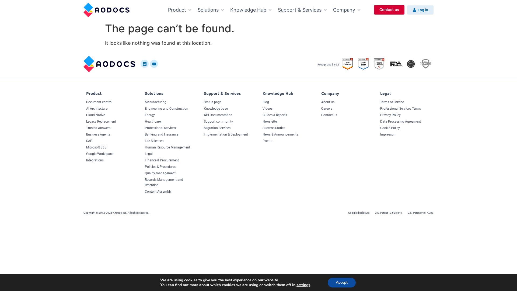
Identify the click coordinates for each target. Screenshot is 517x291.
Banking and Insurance (161, 134)
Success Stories (274, 128)
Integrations (95, 160)
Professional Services (160, 128)
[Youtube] (154, 64)
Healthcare (153, 121)
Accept (342, 282)
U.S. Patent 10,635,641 (388, 212)
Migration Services (217, 128)
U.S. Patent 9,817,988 (421, 212)
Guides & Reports (275, 115)
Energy (150, 115)
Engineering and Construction (166, 108)
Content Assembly (158, 191)
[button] (180, 10)
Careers (326, 108)
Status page (212, 102)
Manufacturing (155, 102)
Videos (268, 108)
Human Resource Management (167, 147)
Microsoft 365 (96, 147)
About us (327, 102)
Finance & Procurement (162, 160)
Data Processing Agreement (400, 121)
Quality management (160, 173)
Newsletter (270, 121)
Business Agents (98, 134)
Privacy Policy (390, 115)
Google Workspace (99, 154)
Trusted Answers (98, 128)
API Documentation (218, 115)
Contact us (329, 115)
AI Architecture (96, 108)
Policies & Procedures (160, 167)
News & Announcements (280, 134)
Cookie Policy (390, 128)
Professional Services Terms (400, 108)
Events (267, 141)
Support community (218, 121)
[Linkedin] (145, 64)
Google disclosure (358, 212)
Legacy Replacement (101, 121)
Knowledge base (216, 108)
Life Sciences (154, 141)
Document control (99, 102)
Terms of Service (392, 102)
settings (303, 285)
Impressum (388, 134)
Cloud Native (95, 115)
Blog (266, 102)
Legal (149, 154)
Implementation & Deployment (226, 134)
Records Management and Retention (164, 182)
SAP (89, 141)
